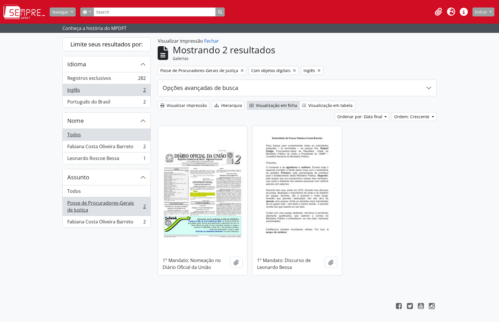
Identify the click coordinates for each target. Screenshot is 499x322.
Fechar (211, 41)
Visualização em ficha (276, 105)
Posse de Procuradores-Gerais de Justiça (106, 206)
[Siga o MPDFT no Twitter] (410, 307)
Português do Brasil (106, 103)
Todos (74, 134)
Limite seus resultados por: (106, 44)
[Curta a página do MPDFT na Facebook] (399, 307)
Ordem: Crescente (412, 116)
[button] (438, 11)
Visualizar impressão (186, 105)
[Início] (26, 11)
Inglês (106, 91)
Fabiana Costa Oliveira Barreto (106, 147)
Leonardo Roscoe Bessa (106, 159)
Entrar (481, 12)
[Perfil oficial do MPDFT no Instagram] (432, 307)
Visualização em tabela (330, 105)
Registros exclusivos (106, 79)
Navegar (61, 12)
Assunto (78, 177)
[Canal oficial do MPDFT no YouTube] (421, 307)
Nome (75, 121)
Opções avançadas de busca (200, 88)
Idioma (76, 64)
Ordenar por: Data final (360, 116)
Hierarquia (231, 105)
